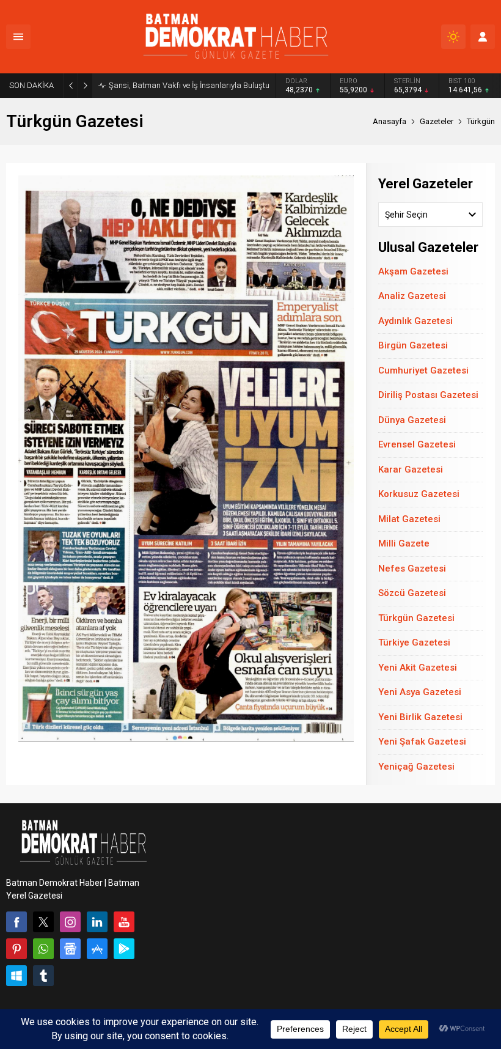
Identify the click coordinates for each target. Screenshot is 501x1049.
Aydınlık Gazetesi (415, 320)
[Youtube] (124, 921)
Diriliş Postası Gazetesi (428, 394)
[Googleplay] (124, 948)
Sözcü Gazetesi (412, 592)
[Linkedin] (97, 921)
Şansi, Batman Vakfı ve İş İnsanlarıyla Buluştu (189, 85)
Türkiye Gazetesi (414, 642)
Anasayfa (389, 121)
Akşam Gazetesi (413, 271)
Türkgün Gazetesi (416, 618)
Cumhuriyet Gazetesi (423, 370)
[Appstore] (97, 948)
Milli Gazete (404, 543)
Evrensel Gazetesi (417, 444)
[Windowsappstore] (16, 975)
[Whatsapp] (43, 948)
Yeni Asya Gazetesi (419, 691)
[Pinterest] (16, 948)
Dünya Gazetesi (412, 419)
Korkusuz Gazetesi (418, 493)
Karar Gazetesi (410, 469)
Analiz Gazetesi (412, 295)
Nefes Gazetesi (412, 568)
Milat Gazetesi (409, 518)
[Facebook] (16, 921)
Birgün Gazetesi (413, 345)
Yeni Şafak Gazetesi (422, 741)
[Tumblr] (43, 975)
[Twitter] (43, 921)
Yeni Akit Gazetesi (417, 667)
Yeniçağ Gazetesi (416, 766)
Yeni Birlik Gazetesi (420, 717)
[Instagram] (70, 921)
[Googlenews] (70, 948)
